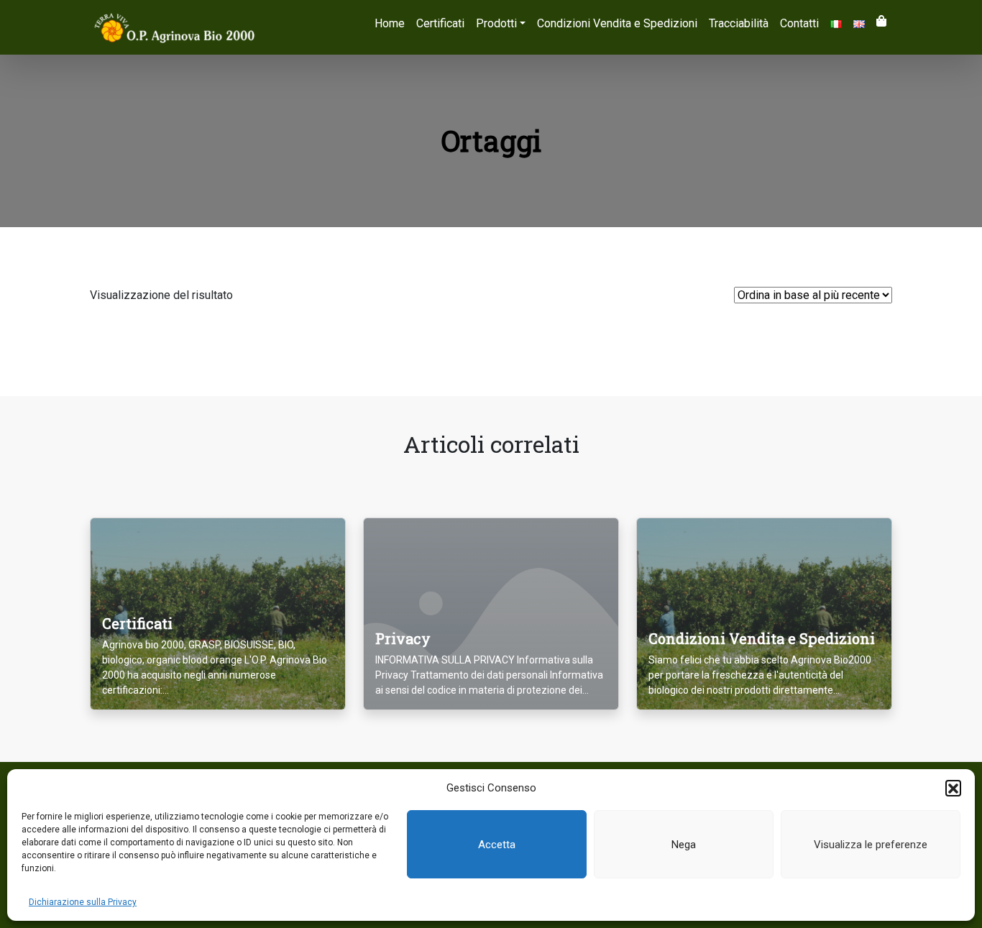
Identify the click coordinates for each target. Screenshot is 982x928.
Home (390, 23)
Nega (683, 844)
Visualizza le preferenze (870, 844)
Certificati (440, 23)
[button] (953, 788)
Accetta (496, 844)
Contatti (799, 23)
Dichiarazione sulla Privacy (83, 902)
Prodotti (496, 23)
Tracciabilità (738, 23)
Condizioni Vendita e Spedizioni (617, 23)
